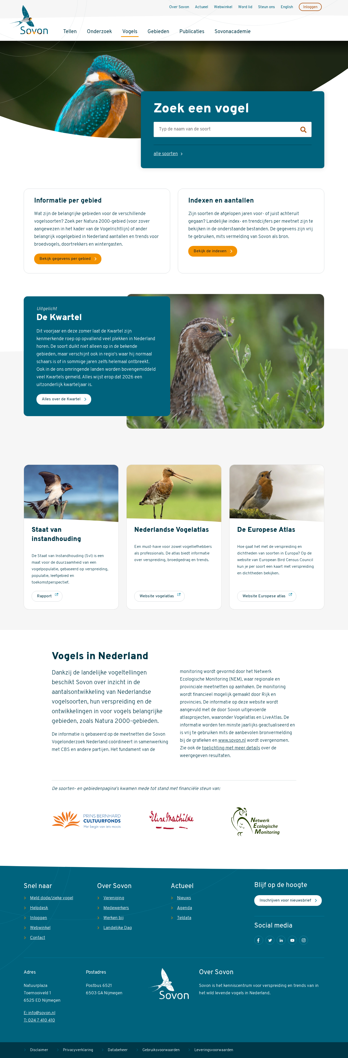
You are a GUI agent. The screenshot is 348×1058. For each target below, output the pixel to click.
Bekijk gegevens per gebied (65, 259)
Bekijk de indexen (210, 251)
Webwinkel (223, 7)
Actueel (201, 7)
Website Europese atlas (264, 596)
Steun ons (266, 7)
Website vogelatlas (157, 596)
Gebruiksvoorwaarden (161, 1050)
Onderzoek (99, 31)
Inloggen (310, 7)
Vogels (129, 31)
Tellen (70, 31)
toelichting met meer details (231, 748)
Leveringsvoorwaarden (213, 1050)
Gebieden (158, 31)
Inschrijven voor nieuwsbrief (285, 900)
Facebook (258, 940)
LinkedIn (281, 940)
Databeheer (118, 1050)
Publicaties (191, 31)
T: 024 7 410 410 (39, 1020)
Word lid (245, 7)
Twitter (269, 940)
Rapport (44, 596)
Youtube (292, 940)
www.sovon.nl (232, 740)
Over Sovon (179, 7)
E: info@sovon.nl (39, 1013)
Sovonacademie (233, 31)
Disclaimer (39, 1050)
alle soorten (166, 154)
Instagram (303, 940)
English (287, 7)
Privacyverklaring (78, 1050)
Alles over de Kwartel (61, 399)
